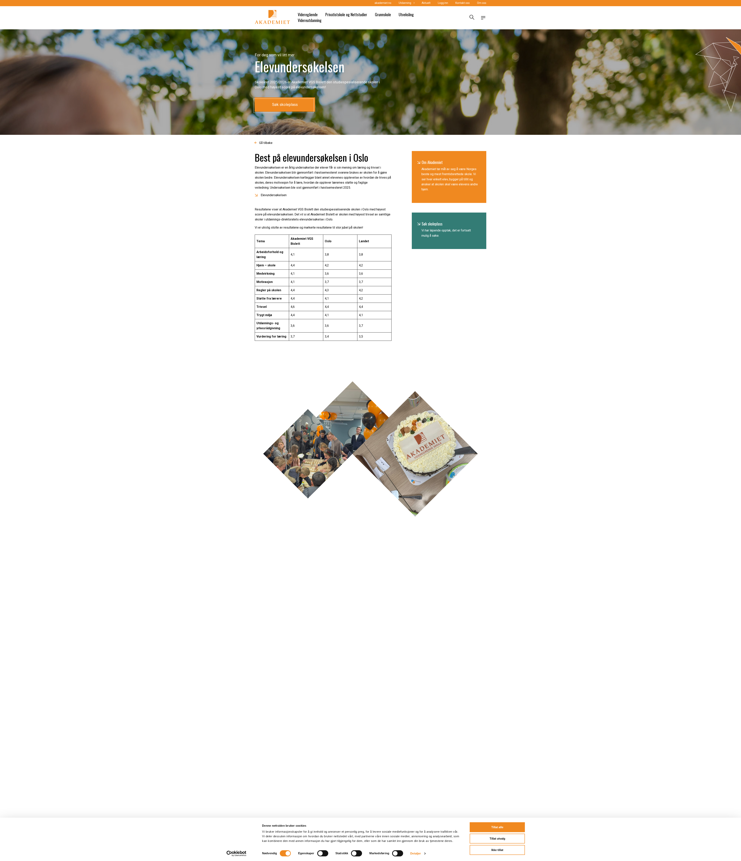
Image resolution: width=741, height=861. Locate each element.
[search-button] (471, 18)
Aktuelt (426, 2)
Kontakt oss (462, 2)
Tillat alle (497, 827)
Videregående (308, 14)
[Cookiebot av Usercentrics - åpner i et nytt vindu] (236, 853)
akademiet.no (383, 2)
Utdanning (405, 2)
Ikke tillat (497, 850)
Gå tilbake (265, 143)
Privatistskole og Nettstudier (346, 14)
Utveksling (406, 14)
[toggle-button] (483, 18)
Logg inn (443, 2)
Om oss (481, 2)
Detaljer (415, 853)
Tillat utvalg (497, 838)
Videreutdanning (309, 20)
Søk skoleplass (285, 104)
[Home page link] (272, 17)
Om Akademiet (432, 162)
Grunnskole (383, 14)
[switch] (322, 853)
